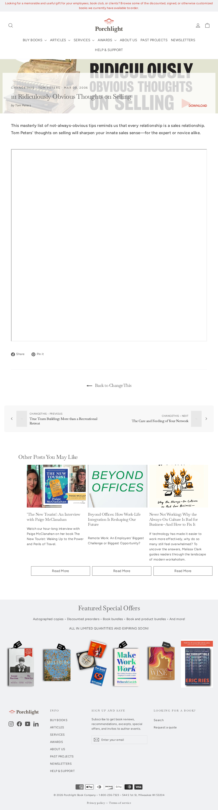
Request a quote (165, 727)
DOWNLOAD (198, 106)
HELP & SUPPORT (109, 50)
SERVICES (82, 40)
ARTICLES (58, 40)
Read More (60, 571)
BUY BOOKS (33, 40)
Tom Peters (49, 87)
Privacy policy (96, 803)
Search (159, 720)
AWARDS (105, 40)
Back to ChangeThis (113, 385)
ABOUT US (128, 40)
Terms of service (120, 803)
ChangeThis (23, 87)
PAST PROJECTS (154, 40)
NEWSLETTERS (183, 40)
